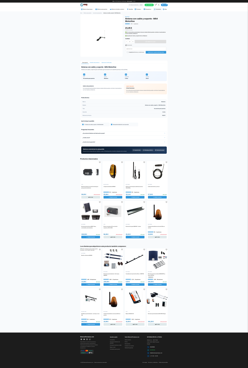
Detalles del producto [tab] (94, 62)
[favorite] (155, 4)
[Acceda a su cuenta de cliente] (158, 5)
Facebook (81, 339)
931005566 (152, 347)
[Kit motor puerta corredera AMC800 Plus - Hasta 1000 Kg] (157, 258)
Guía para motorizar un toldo (115, 345)
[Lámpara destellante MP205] (112, 171)
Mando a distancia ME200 (86, 255)
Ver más (90, 197)
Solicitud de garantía (129, 347)
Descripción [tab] (85, 62)
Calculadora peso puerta (115, 349)
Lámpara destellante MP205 (109, 186)
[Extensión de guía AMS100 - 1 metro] (135, 211)
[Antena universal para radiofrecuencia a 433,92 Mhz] (135, 171)
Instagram (87, 339)
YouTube (84, 339)
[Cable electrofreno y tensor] (157, 171)
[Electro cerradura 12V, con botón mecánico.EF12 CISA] (112, 211)
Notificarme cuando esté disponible (156, 52)
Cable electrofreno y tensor (154, 186)
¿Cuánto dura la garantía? (89, 142)
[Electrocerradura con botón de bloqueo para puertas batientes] (90, 171)
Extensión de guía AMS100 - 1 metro (133, 226)
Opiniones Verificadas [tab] (107, 62)
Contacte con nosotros (129, 345)
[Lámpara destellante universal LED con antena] (157, 211)
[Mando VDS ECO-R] (135, 298)
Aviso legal (144, 362)
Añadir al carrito (151, 41)
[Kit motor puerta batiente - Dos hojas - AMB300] (112, 258)
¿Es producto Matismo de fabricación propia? (94, 133)
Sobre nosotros (128, 339)
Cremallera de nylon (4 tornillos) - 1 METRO (135, 273)
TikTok (90, 339)
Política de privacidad (163, 362)
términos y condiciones (139, 52)
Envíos (126, 341)
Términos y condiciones (153, 362)
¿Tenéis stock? (86, 137)
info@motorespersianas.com (156, 353)
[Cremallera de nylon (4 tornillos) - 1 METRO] (135, 258)
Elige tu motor (112, 347)
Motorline (127, 16)
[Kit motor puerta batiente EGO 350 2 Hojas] (157, 298)
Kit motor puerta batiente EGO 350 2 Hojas (157, 313)
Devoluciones (127, 343)
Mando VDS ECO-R (130, 313)
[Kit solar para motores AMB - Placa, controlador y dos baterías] (90, 211)
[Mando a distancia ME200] (90, 249)
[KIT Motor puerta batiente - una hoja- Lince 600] (90, 298)
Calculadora (112, 339)
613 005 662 (152, 350)
